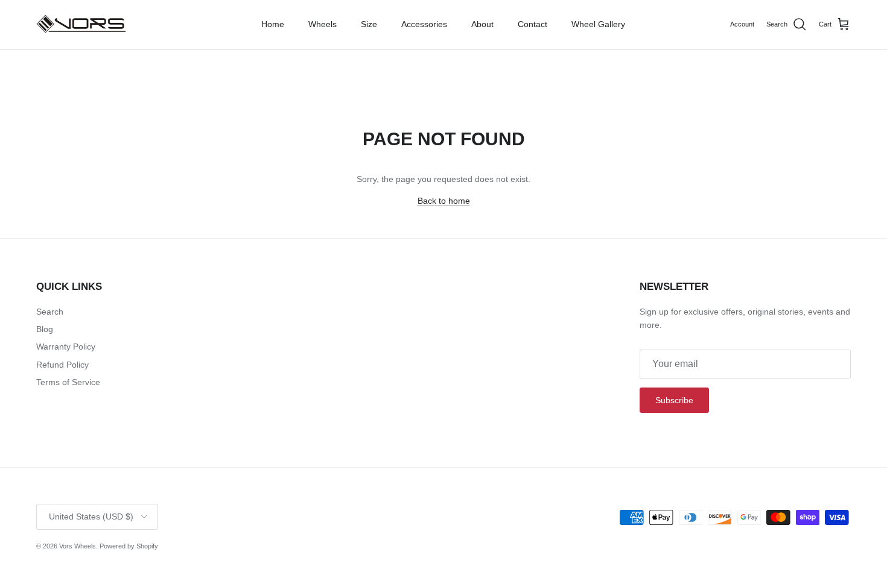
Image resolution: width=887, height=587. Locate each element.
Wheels (322, 24)
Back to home (444, 201)
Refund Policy (62, 364)
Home (272, 24)
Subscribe (674, 400)
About (482, 24)
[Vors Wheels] (81, 24)
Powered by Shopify (129, 546)
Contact (532, 24)
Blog (44, 329)
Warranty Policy (65, 346)
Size (369, 24)
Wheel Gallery (598, 24)
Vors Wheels (77, 546)
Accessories (424, 24)
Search (49, 311)
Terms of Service (68, 382)
